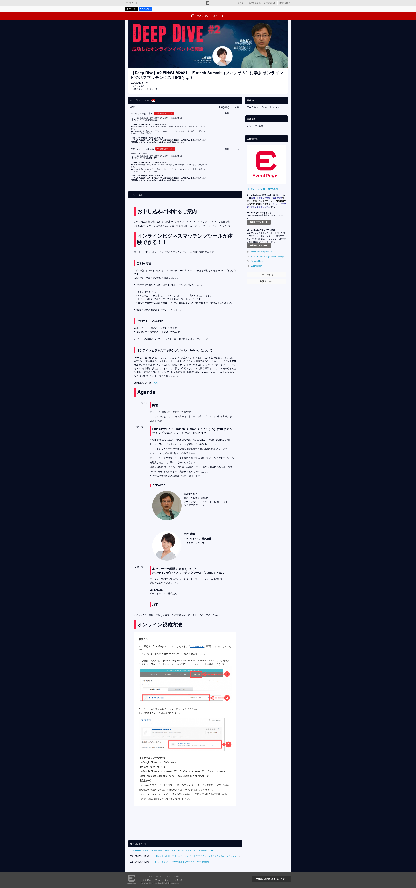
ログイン (241, 2)
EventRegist (256, 265)
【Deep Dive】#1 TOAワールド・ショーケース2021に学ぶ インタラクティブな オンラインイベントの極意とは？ (204, 855)
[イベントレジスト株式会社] (266, 164)
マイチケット (132, 2)
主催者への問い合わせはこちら (271, 879)
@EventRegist (257, 261)
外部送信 (178, 880)
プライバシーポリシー (163, 880)
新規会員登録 (255, 2)
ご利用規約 (146, 880)
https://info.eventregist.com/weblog (267, 256)
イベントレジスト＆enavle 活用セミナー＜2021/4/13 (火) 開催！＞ (183, 861)
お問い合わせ (270, 2)
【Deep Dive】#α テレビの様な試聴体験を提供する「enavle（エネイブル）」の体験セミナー (171, 850)
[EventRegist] (208, 3)
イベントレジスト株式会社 (262, 189)
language (284, 2)
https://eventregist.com (261, 251)
